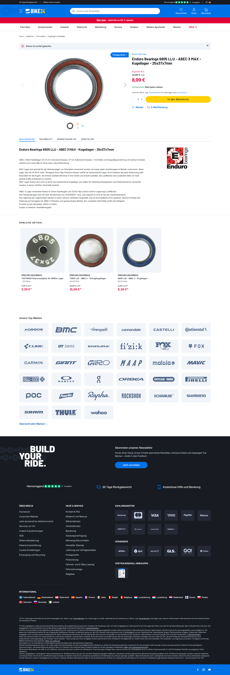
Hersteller (87, 139)
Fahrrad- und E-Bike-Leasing (80, 564)
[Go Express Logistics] (187, 551)
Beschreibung (27, 139)
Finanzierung (72, 559)
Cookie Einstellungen (29, 550)
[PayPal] (187, 515)
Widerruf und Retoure (76, 516)
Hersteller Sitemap (75, 545)
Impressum (24, 511)
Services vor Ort (27, 526)
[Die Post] (154, 551)
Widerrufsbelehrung (29, 540)
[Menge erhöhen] (141, 99)
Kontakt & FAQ (73, 511)
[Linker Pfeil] (23, 250)
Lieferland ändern (92, 628)
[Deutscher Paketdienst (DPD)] (138, 551)
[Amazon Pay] (121, 529)
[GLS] (171, 551)
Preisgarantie (72, 555)
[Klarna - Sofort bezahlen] (204, 515)
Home (21, 36)
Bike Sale (101, 20)
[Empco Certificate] (121, 573)
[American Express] (171, 515)
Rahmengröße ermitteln (77, 540)
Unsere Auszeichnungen (31, 531)
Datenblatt (46, 139)
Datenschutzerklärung (30, 545)
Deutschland (182, 93)
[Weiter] (125, 85)
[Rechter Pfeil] (62, 250)
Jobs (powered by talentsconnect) (36, 521)
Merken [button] (139, 107)
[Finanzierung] (154, 529)
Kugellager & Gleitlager (56, 36)
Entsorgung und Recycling (32, 555)
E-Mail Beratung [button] (159, 107)
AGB (21, 535)
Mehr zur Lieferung (52, 641)
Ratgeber (70, 574)
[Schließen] (207, 45)
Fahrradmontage (74, 569)
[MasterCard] (138, 515)
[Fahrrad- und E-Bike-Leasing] (171, 529)
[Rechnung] (121, 515)
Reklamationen (73, 521)
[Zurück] (22, 85)
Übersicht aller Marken (32, 423)
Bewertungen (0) (67, 139)
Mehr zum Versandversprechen (136, 647)
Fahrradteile (41, 36)
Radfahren (30, 36)
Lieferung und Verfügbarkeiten (81, 550)
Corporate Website (28, 516)
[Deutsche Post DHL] (121, 551)
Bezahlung (71, 531)
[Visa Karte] (154, 515)
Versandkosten (73, 526)
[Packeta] (204, 551)
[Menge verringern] (134, 99)
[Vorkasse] (138, 529)
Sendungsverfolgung (76, 535)
